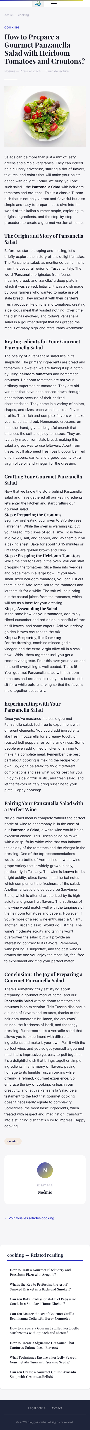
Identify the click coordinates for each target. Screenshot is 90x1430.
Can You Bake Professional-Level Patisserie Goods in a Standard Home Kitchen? (43, 1301)
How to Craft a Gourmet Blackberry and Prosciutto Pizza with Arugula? (40, 1272)
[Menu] (54, 3)
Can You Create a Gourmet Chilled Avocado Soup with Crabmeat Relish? (43, 1374)
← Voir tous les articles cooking (29, 1218)
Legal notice (36, 1408)
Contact (56, 1408)
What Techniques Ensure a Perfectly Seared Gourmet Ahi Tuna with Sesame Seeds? (43, 1359)
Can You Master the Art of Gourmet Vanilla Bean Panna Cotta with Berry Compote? (42, 1315)
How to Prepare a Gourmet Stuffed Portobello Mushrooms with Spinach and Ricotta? (44, 1330)
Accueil (9, 15)
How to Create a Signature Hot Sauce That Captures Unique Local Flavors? (42, 1345)
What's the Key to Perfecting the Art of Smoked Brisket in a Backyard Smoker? (40, 1286)
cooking (23, 15)
